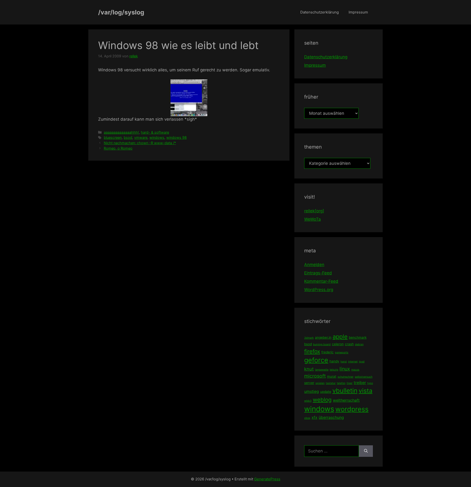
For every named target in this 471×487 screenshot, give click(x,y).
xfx (314, 417)
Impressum (358, 12)
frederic (327, 352)
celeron (338, 344)
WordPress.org (318, 289)
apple (340, 336)
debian (359, 344)
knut (309, 369)
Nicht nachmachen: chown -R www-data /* (140, 143)
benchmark (357, 337)
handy (334, 361)
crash (349, 344)
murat (331, 376)
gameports (341, 352)
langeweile (321, 369)
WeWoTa (312, 219)
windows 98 (176, 137)
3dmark (309, 337)
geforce (316, 360)
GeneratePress (267, 479)
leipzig (334, 369)
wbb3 (308, 400)
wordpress (351, 409)
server (309, 383)
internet (353, 361)
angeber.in (323, 337)
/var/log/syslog (121, 12)
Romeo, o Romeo (118, 148)
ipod (362, 361)
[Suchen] (366, 451)
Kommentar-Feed (321, 281)
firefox (312, 351)
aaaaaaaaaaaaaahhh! (121, 132)
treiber (360, 382)
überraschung (331, 417)
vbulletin (344, 390)
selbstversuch (363, 376)
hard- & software (155, 132)
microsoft (315, 376)
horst (343, 361)
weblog (322, 399)
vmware (140, 137)
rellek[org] (314, 210)
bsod (128, 137)
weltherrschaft (346, 400)
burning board (322, 344)
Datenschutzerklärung (319, 12)
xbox (307, 418)
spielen (320, 383)
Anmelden (314, 264)
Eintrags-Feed (318, 272)
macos (355, 369)
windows (156, 137)
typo (370, 383)
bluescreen (113, 137)
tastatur (331, 383)
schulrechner (345, 376)
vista (365, 390)
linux (345, 369)
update (325, 392)
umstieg (311, 391)
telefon (341, 383)
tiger (350, 383)
